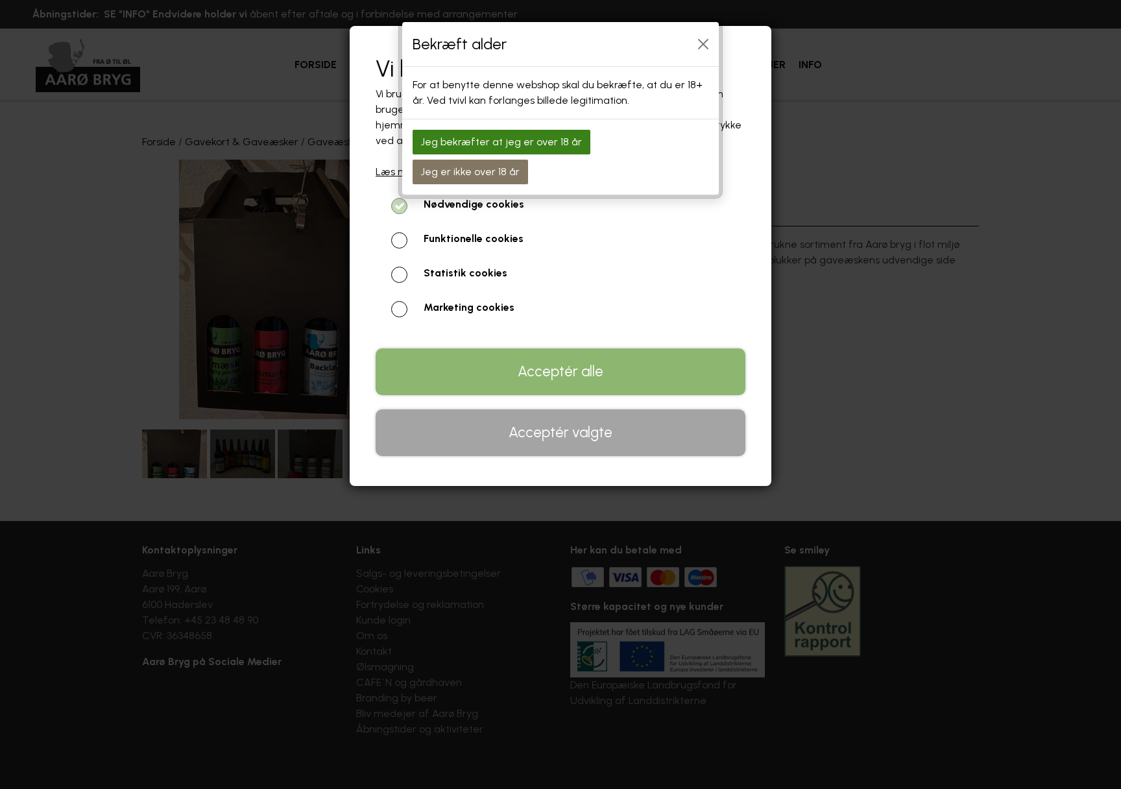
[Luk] (703, 44)
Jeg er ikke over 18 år (470, 171)
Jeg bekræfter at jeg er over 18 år (501, 142)
